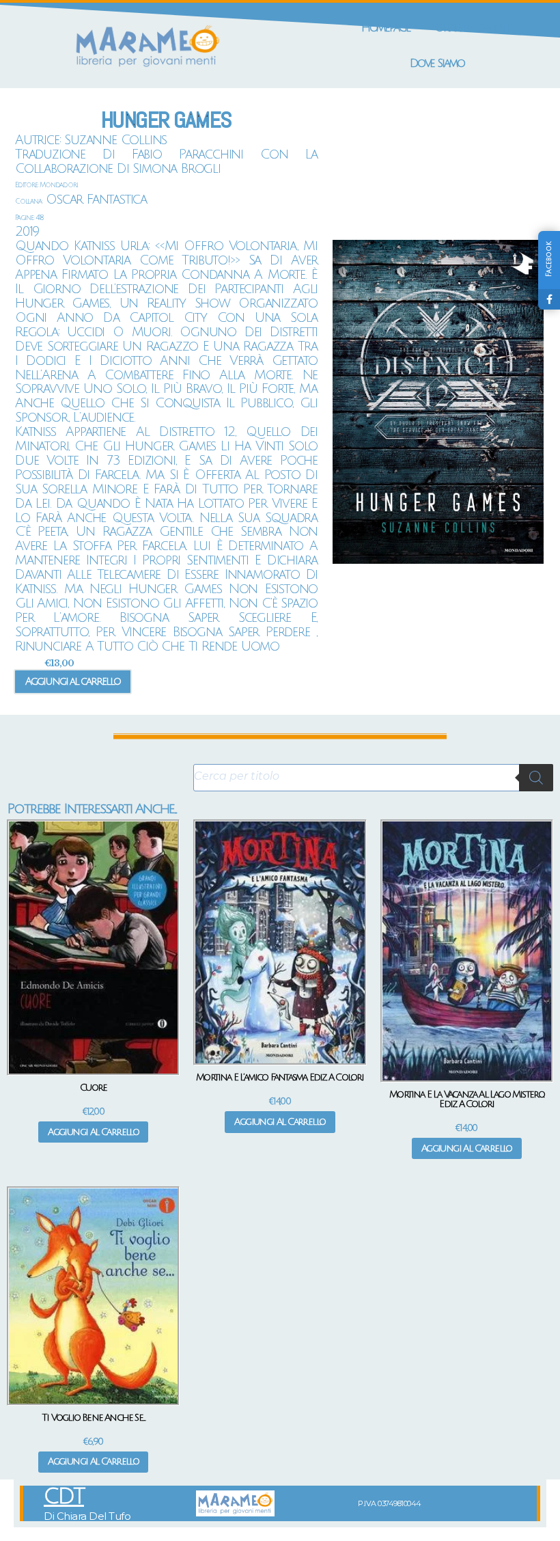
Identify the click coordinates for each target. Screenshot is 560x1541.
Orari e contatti (474, 27)
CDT (64, 1496)
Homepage (385, 27)
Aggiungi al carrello (72, 681)
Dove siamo (437, 63)
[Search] (536, 777)
